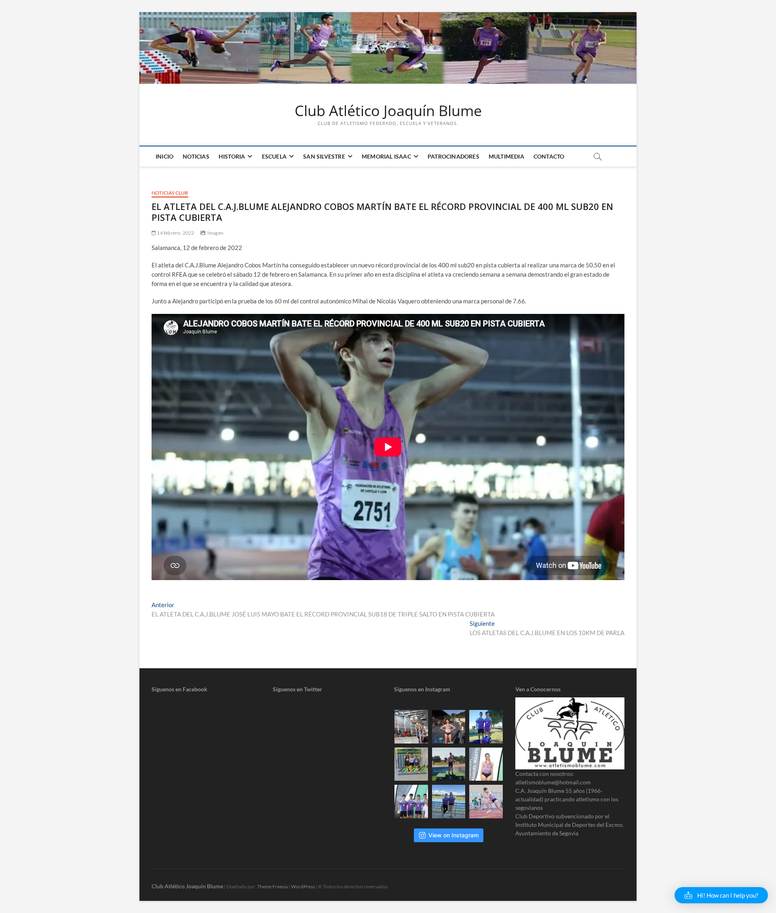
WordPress (303, 886)
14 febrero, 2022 (175, 233)
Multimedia (506, 156)
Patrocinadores (453, 156)
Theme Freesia (272, 886)
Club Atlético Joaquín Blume (388, 111)
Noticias (196, 156)
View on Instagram (453, 835)
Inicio (164, 156)
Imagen (215, 233)
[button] (721, 895)
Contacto (549, 156)
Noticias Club (170, 193)
